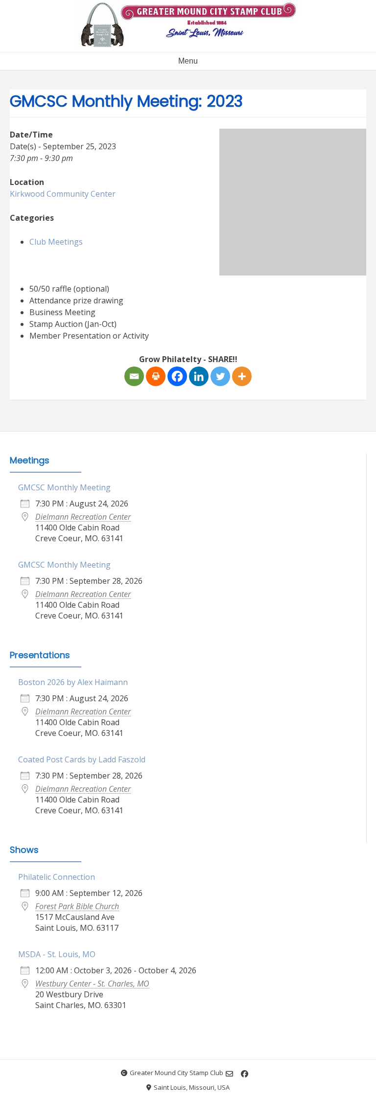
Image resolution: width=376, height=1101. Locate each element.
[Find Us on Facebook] (244, 1074)
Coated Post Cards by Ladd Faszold (81, 759)
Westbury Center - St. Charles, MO (92, 983)
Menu (188, 61)
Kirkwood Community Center (63, 193)
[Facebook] (177, 376)
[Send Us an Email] (229, 1074)
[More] (242, 376)
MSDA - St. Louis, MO (56, 954)
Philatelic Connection (56, 877)
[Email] (134, 376)
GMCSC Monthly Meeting (64, 487)
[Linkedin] (199, 376)
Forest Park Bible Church (77, 906)
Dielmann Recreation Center (83, 516)
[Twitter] (220, 376)
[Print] (155, 376)
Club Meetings (56, 241)
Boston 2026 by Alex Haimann (73, 682)
